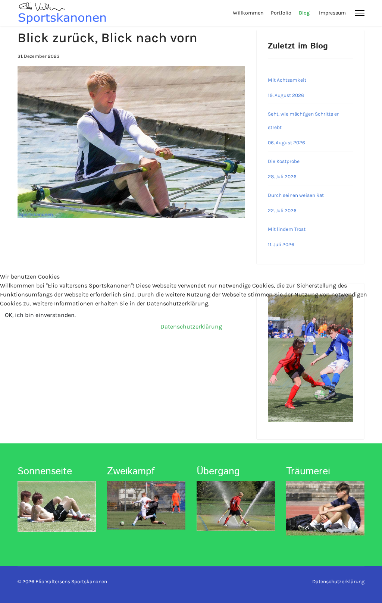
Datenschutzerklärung (191, 326)
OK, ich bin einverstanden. (40, 314)
